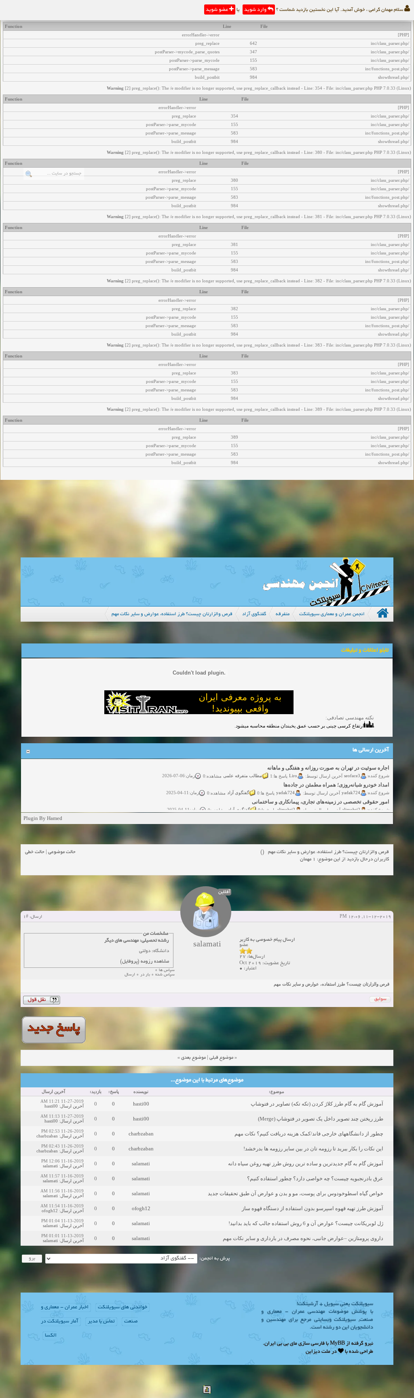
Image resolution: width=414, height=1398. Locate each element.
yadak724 (351, 786)
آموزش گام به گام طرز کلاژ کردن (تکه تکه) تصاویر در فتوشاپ (317, 1104)
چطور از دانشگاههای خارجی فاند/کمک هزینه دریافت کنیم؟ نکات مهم (308, 1134)
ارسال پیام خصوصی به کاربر (267, 939)
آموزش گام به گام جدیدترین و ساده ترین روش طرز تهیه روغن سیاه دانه (305, 1163)
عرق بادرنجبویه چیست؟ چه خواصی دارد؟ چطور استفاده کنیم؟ (315, 1178)
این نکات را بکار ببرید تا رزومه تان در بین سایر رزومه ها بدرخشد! (313, 1149)
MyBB (337, 1344)
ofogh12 (141, 1208)
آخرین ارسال (72, 1106)
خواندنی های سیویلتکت (122, 1307)
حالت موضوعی (62, 852)
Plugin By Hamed (42, 818)
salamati (141, 1163)
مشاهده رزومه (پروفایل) (144, 961)
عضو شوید (217, 10)
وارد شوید (256, 10)
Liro (293, 769)
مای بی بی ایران (280, 1344)
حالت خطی (34, 852)
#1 (25, 916)
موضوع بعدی (193, 1057)
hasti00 (141, 1104)
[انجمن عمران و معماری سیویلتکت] (326, 604)
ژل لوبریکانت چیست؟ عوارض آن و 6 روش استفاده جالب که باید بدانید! (305, 1223)
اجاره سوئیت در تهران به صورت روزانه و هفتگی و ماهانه (328, 761)
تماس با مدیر (101, 1321)
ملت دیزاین (318, 1352)
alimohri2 (351, 803)
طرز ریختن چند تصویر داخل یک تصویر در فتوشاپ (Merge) (320, 1119)
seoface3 (352, 769)
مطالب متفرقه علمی (242, 769)
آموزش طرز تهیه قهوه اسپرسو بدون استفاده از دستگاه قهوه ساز (312, 1208)
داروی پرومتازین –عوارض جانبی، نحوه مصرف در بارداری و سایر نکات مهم (303, 1238)
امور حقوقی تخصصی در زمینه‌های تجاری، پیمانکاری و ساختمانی (320, 795)
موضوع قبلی (221, 1057)
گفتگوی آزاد (238, 786)
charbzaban (141, 1134)
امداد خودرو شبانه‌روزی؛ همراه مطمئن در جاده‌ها (336, 778)
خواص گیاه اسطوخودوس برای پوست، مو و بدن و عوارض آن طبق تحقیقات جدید (295, 1193)
